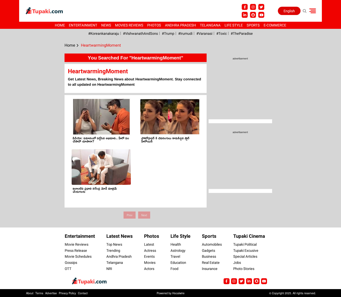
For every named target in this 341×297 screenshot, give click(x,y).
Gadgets (208, 250)
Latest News (119, 236)
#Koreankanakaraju (103, 33)
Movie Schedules (78, 256)
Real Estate (211, 262)
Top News (114, 244)
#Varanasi (204, 33)
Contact (83, 293)
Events (149, 256)
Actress (150, 250)
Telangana (210, 25)
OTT (68, 269)
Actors (149, 269)
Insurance (209, 269)
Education (178, 262)
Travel (175, 256)
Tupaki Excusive (245, 250)
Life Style (234, 25)
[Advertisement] (18, 122)
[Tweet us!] (261, 7)
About (29, 293)
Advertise (51, 293)
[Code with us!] (253, 15)
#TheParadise (242, 33)
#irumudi (185, 33)
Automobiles (212, 244)
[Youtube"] (261, 15)
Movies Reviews (129, 25)
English (289, 11)
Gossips (71, 262)
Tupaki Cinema (249, 236)
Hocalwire (178, 293)
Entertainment (83, 25)
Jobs (237, 262)
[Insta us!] (253, 7)
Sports (253, 25)
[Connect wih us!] (245, 15)
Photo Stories (243, 269)
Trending (113, 250)
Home (60, 25)
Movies (150, 262)
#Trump (168, 33)
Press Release (76, 250)
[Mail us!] (264, 281)
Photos (154, 25)
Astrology (177, 250)
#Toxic (221, 33)
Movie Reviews (76, 244)
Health (175, 244)
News (106, 25)
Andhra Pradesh (180, 25)
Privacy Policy (67, 293)
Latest (149, 244)
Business (209, 256)
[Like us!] (245, 7)
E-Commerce (275, 25)
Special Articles (245, 256)
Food (174, 269)
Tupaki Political (245, 244)
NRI (109, 269)
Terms (39, 293)
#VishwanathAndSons (140, 33)
